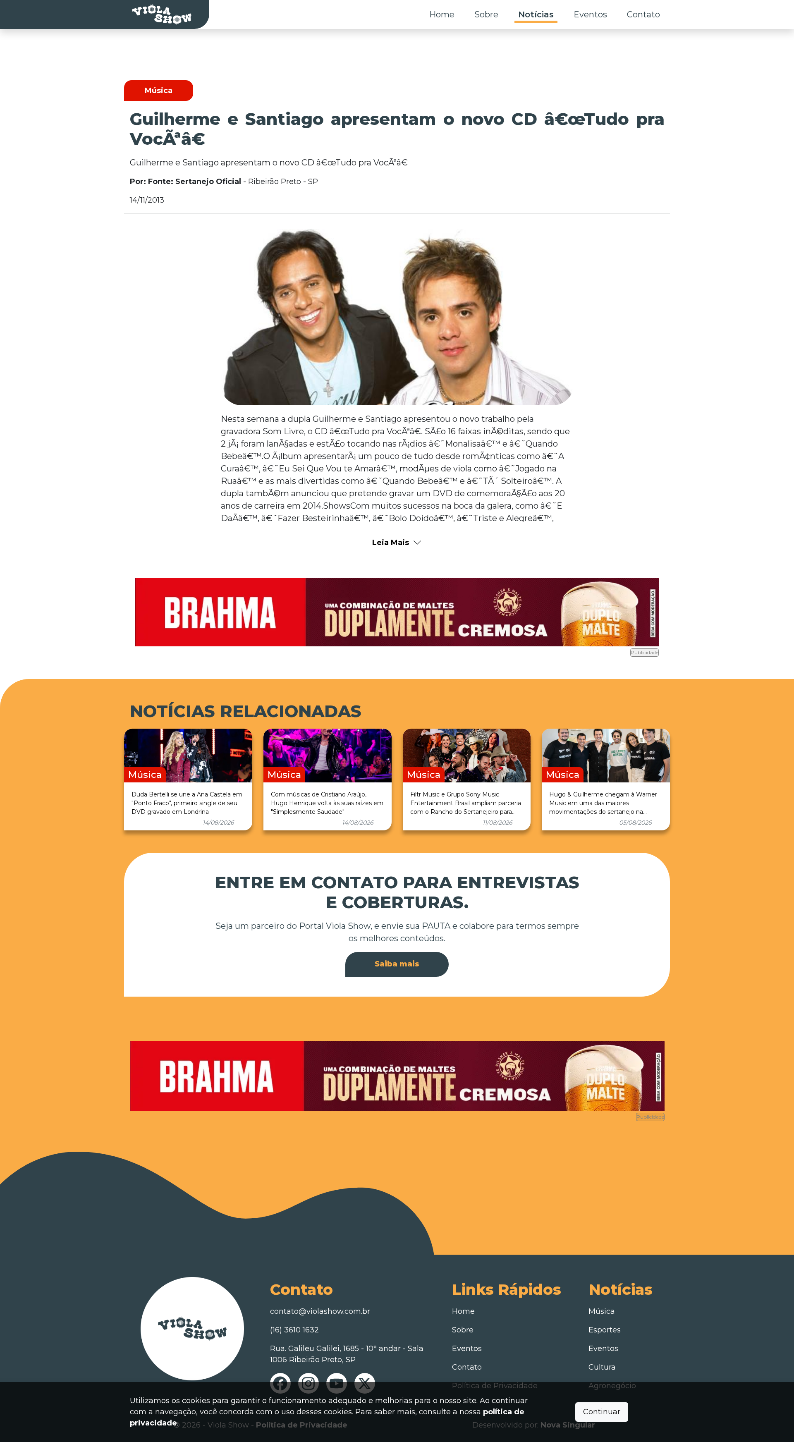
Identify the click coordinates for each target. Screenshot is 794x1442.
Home (441, 14)
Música (601, 1311)
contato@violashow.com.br (320, 1311)
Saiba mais (397, 964)
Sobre (486, 14)
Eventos (590, 14)
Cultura (602, 1367)
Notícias (536, 14)
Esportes (604, 1329)
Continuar (601, 1411)
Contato (643, 14)
